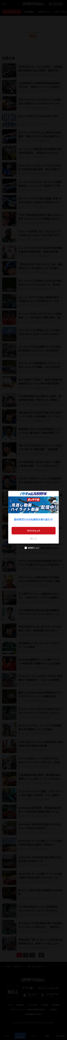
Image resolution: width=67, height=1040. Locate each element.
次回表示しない (33, 547)
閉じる (33, 538)
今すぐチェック (33, 530)
